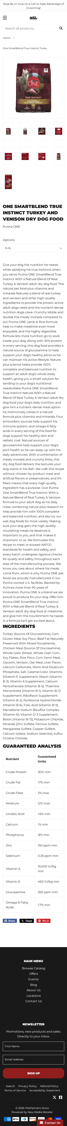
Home (6, 37)
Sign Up (33, 1073)
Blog (33, 985)
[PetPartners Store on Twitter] (54, 1097)
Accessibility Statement (44, 1090)
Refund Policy (49, 1086)
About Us (34, 990)
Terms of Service (15, 1090)
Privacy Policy (27, 1086)
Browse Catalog (33, 968)
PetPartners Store (37, 1108)
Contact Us (33, 1001)
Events (33, 979)
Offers (33, 973)
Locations (33, 996)
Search (10, 1086)
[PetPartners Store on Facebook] (60, 1097)
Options (9, 240)
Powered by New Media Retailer (32, 1112)
